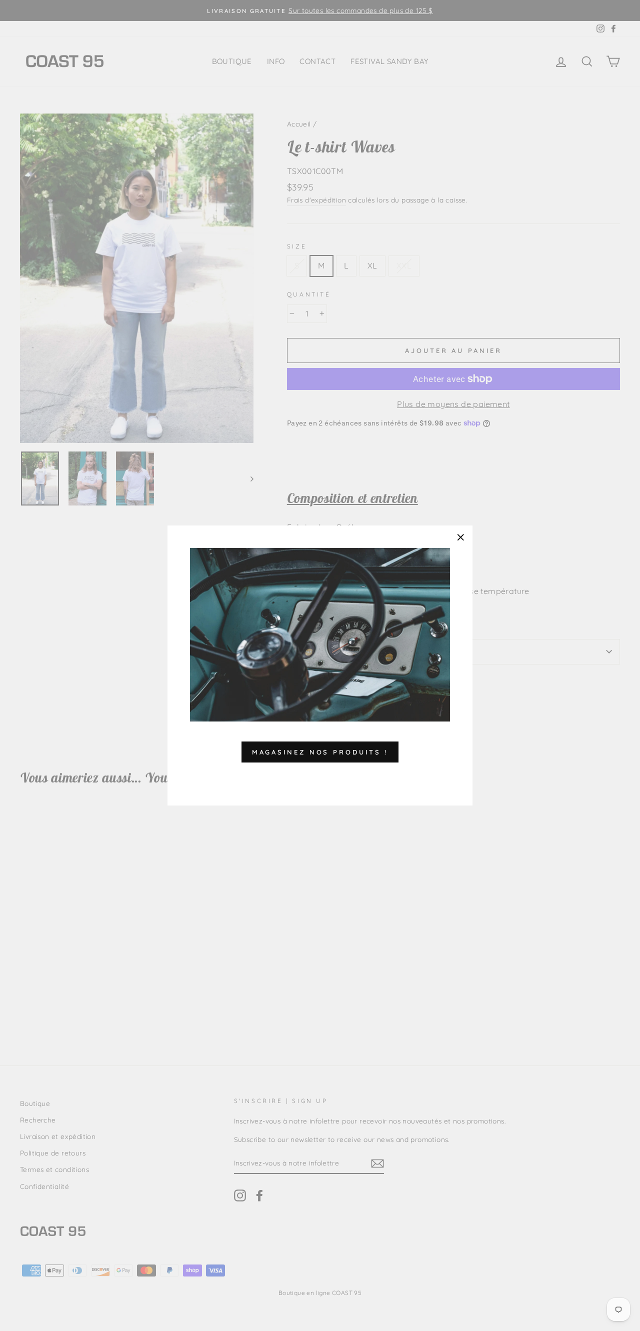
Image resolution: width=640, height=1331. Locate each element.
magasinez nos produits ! (320, 752)
